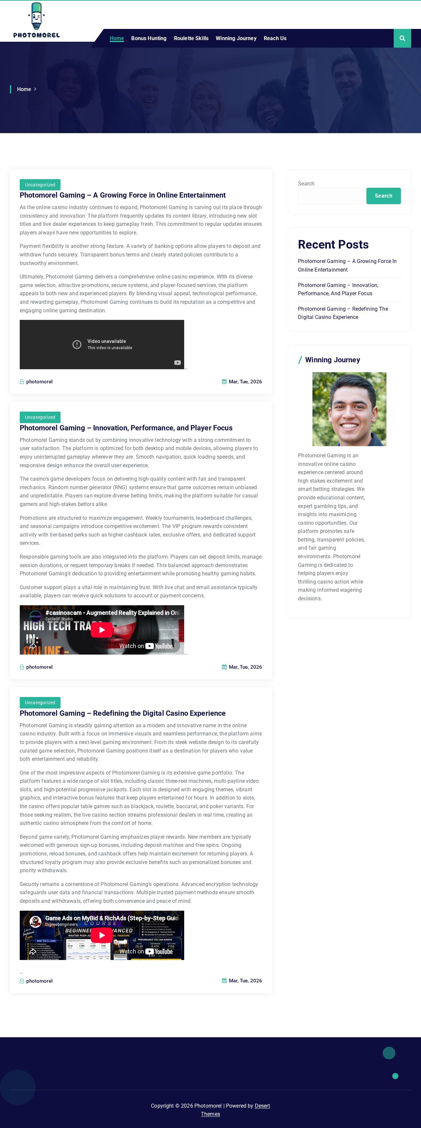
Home (117, 38)
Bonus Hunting (148, 38)
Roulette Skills (191, 38)
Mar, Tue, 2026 (245, 382)
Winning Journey (236, 38)
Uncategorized (40, 184)
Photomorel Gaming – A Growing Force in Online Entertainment (123, 195)
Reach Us (275, 38)
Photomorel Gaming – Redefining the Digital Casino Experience (123, 713)
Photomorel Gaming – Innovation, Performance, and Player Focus (126, 428)
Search (306, 183)
